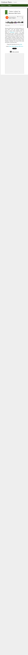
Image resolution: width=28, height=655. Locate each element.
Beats (13, 46)
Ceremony (12, 32)
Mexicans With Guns (19, 46)
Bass (10, 46)
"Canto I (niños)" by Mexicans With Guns (15, 12)
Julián (21, 44)
